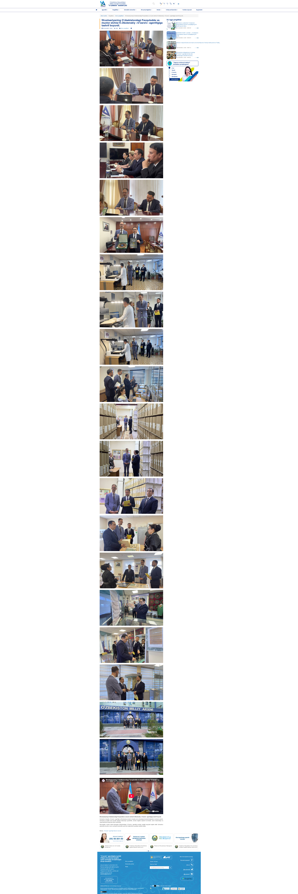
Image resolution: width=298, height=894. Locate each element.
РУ (164, 3)
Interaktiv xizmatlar (130, 10)
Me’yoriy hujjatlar (146, 10)
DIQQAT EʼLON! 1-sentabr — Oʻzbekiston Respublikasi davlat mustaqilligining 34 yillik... (187, 34)
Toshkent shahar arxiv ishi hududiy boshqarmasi (192, 846)
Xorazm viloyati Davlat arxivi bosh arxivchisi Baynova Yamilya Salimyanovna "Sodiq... (198, 42)
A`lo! (173, 68)
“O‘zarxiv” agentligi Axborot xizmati (112, 831)
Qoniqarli (174, 74)
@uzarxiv (187, 874)
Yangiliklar (115, 10)
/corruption (116, 867)
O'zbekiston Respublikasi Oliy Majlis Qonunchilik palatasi (145, 846)
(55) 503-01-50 (113, 865)
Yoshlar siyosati (187, 10)
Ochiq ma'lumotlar (171, 10)
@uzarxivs (186, 869)
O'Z (160, 3)
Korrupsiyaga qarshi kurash (182, 838)
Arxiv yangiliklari (119, 16)
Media (158, 10)
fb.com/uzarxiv (185, 860)
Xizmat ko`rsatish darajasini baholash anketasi (139, 838)
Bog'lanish (199, 10)
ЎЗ (167, 3)
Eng (170, 3)
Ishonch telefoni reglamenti (118, 841)
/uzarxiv (112, 869)
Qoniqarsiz (174, 76)
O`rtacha (174, 72)
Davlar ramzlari (154, 861)
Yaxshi (173, 70)
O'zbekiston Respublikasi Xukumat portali (119, 846)
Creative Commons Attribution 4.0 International (154, 893)
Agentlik (104, 10)
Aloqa (126, 866)
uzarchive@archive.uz (105, 874)
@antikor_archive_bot (113, 871)
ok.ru (188, 865)
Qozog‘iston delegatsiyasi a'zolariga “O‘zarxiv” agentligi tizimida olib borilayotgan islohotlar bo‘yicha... (186, 54)
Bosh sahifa (104, 16)
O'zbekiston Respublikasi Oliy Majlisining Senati (169, 846)
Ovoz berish (174, 79)
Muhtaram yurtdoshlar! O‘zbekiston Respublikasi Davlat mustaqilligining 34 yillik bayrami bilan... (186, 24)
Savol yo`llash (153, 864)
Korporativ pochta (129, 864)
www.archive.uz (104, 886)
